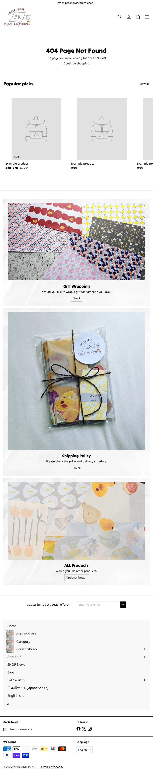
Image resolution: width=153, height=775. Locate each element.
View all (144, 84)
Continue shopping (76, 63)
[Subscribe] (123, 604)
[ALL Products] (76, 521)
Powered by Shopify (51, 767)
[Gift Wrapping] (76, 241)
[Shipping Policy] (76, 381)
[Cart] (137, 17)
